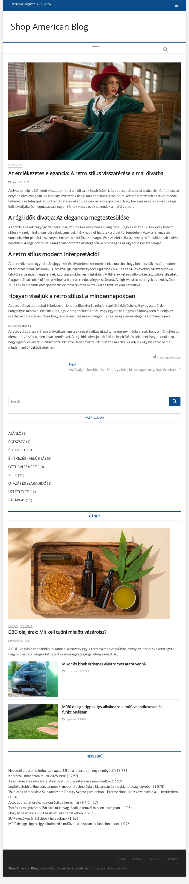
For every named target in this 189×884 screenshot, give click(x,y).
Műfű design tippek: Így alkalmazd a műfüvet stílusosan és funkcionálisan (63, 824)
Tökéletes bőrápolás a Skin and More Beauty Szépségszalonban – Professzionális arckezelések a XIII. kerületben (93, 792)
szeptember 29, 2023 (77, 671)
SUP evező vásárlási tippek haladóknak (38, 818)
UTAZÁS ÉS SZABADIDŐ (27, 483)
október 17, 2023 (20, 640)
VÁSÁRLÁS (16, 500)
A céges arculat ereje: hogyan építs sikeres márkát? (47, 802)
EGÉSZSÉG (16, 442)
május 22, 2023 (20, 182)
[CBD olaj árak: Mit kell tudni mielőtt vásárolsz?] (94, 573)
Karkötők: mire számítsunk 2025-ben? (37, 776)
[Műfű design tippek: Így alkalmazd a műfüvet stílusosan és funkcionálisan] (33, 721)
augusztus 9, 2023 (75, 719)
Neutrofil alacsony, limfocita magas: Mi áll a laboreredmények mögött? (61, 770)
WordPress (81, 868)
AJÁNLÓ (14, 433)
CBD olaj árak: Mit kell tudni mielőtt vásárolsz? (57, 632)
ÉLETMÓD (15, 165)
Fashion (137, 858)
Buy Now (172, 858)
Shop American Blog (49, 27)
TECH (12, 475)
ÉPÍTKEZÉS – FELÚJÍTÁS (27, 458)
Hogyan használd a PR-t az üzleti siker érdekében (45, 813)
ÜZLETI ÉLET (18, 492)
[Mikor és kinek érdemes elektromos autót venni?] (33, 679)
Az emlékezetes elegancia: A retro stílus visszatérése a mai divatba (59, 781)
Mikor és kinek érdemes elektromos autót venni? (104, 664)
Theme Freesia (64, 868)
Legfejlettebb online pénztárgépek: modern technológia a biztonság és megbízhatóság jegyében (80, 786)
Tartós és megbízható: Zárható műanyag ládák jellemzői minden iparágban (64, 808)
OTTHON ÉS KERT (22, 467)
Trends (121, 858)
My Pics (154, 858)
